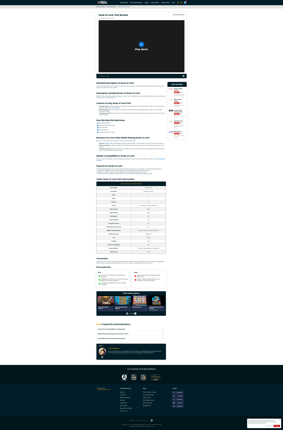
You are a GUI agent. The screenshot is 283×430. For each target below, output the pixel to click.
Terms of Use (123, 411)
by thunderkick (178, 15)
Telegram (179, 406)
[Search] (181, 2)
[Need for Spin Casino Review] (181, 114)
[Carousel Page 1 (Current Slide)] (129, 313)
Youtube (180, 403)
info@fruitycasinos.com (103, 389)
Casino (107, 143)
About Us (122, 392)
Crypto (147, 2)
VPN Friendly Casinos (148, 400)
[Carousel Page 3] (132, 313)
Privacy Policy (123, 405)
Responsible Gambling (126, 408)
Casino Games (165, 2)
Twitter (180, 396)
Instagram (179, 399)
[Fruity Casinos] (104, 3)
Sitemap (122, 400)
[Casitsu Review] (181, 123)
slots (117, 108)
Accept (277, 426)
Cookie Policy (123, 403)
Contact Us (123, 395)
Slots (173, 2)
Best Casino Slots (111, 6)
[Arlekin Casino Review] (181, 92)
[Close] (280, 420)
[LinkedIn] (102, 357)
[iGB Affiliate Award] (124, 377)
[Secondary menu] (178, 2)
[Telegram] (185, 2)
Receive (177, 92)
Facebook (179, 392)
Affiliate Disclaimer (125, 397)
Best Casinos (124, 2)
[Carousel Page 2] (131, 313)
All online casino (100, 6)
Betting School (147, 405)
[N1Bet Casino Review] (181, 103)
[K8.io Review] (181, 133)
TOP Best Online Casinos (149, 392)
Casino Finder (155, 2)
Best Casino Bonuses (136, 2)
